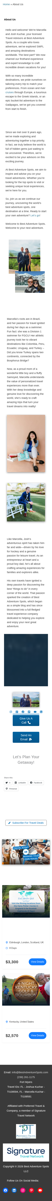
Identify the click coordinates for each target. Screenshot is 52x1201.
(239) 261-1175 (26, 1077)
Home (6, 4)
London (25, 942)
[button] (11, 712)
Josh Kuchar (20, 530)
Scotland (34, 942)
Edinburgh (14, 942)
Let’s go (35, 215)
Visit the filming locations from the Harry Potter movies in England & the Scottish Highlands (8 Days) (26, 930)
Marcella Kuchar (25, 310)
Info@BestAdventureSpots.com (30, 1072)
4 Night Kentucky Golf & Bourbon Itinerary (23, 1013)
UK (42, 942)
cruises (9, 92)
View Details (37, 962)
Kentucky (14, 1022)
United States (27, 1022)
